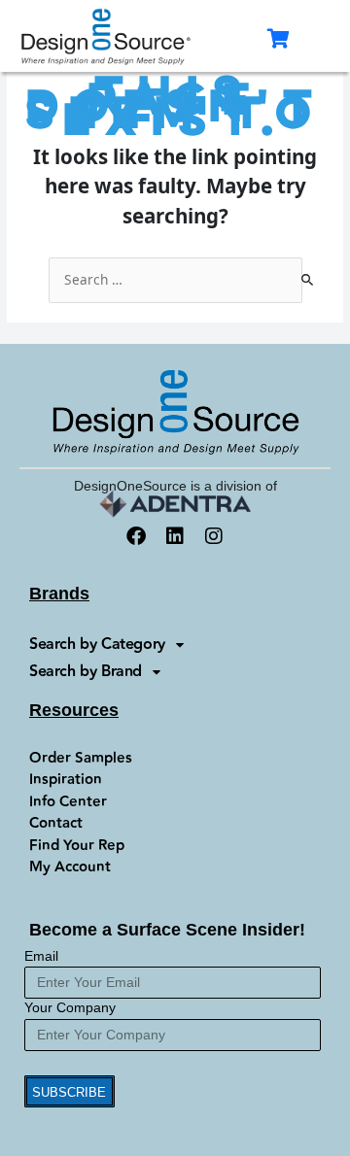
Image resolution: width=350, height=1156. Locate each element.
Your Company (70, 1008)
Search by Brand (85, 672)
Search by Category (97, 644)
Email (41, 956)
